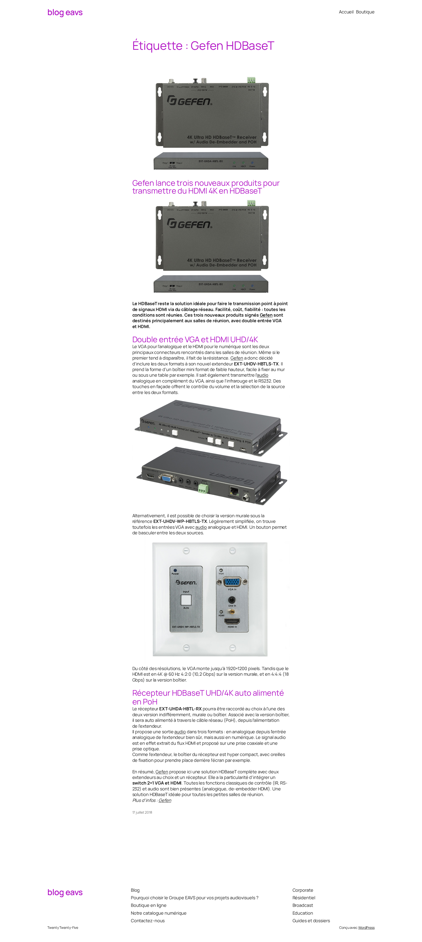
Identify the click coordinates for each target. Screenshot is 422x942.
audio (262, 375)
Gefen (266, 315)
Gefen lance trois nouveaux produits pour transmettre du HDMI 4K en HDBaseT (206, 187)
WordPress (366, 927)
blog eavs (65, 12)
